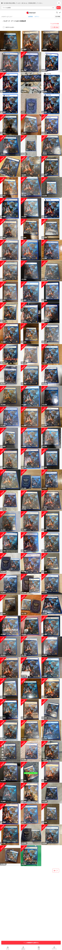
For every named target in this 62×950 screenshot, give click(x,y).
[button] (57, 12)
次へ (55, 870)
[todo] (60, 13)
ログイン (37, 16)
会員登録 (30, 16)
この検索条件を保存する (32, 942)
